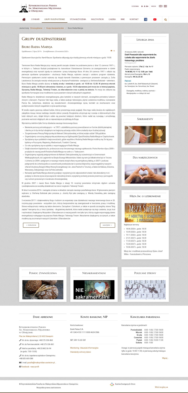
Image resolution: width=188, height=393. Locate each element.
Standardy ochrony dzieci (80, 352)
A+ (147, 6)
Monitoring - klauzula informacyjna (84, 348)
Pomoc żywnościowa (43, 273)
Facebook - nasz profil (30, 367)
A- (142, 6)
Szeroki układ (165, 6)
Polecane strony (145, 273)
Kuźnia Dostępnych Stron (125, 384)
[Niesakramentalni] (94, 289)
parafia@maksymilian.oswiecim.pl (41, 363)
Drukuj (111, 51)
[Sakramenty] (145, 135)
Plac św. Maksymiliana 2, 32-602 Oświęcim (36, 336)
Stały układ (160, 6)
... (55, 363)
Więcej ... (165, 358)
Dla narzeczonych (145, 157)
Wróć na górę (160, 387)
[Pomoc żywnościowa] (42, 289)
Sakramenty (145, 119)
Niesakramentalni (94, 273)
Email (114, 51)
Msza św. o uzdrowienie (145, 196)
